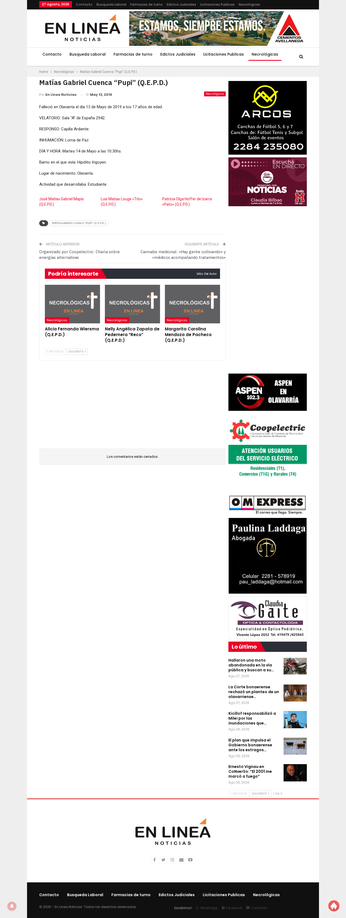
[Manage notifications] (12, 906)
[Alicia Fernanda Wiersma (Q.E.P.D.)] (72, 304)
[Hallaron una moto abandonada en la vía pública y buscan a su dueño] (295, 666)
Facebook (234, 908)
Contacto (84, 4)
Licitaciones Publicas (217, 4)
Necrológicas (249, 4)
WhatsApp (209, 908)
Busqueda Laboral (111, 4)
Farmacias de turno (146, 4)
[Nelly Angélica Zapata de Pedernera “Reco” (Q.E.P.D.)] (132, 304)
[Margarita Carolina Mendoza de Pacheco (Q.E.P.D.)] (192, 304)
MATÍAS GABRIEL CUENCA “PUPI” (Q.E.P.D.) (79, 223)
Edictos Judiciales (181, 4)
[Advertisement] (132, 408)
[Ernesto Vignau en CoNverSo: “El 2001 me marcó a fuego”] (295, 772)
